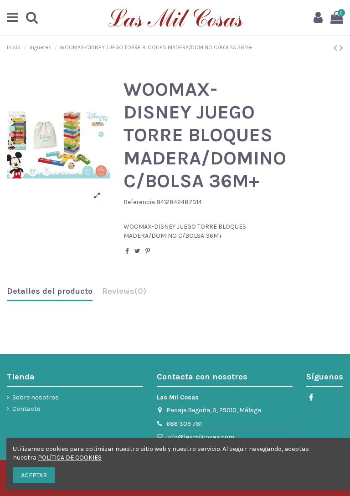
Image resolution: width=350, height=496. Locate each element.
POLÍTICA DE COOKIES (70, 457)
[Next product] (341, 47)
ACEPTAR (34, 475)
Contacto (26, 409)
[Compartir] (127, 251)
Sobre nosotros (35, 397)
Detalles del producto (50, 291)
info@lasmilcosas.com (200, 437)
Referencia (139, 202)
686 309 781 (184, 424)
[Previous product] (337, 47)
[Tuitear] (137, 251)
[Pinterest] (147, 251)
